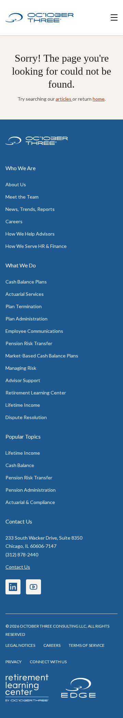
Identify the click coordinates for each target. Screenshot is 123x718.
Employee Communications (34, 331)
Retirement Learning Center (35, 392)
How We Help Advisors (30, 234)
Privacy (13, 661)
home (99, 99)
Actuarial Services (24, 294)
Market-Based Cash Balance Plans (41, 355)
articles (64, 99)
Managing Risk (20, 368)
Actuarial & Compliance (30, 502)
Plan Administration (26, 319)
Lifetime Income (22, 405)
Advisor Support (22, 380)
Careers (14, 221)
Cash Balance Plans (26, 282)
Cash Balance (19, 465)
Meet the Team (22, 197)
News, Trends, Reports (30, 209)
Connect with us (48, 661)
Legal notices (20, 645)
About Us (15, 184)
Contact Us (17, 567)
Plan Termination (23, 306)
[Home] (39, 17)
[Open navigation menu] (114, 17)
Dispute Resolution (26, 417)
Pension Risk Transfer (28, 343)
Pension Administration (30, 490)
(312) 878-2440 (21, 554)
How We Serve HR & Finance (36, 246)
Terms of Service (87, 645)
